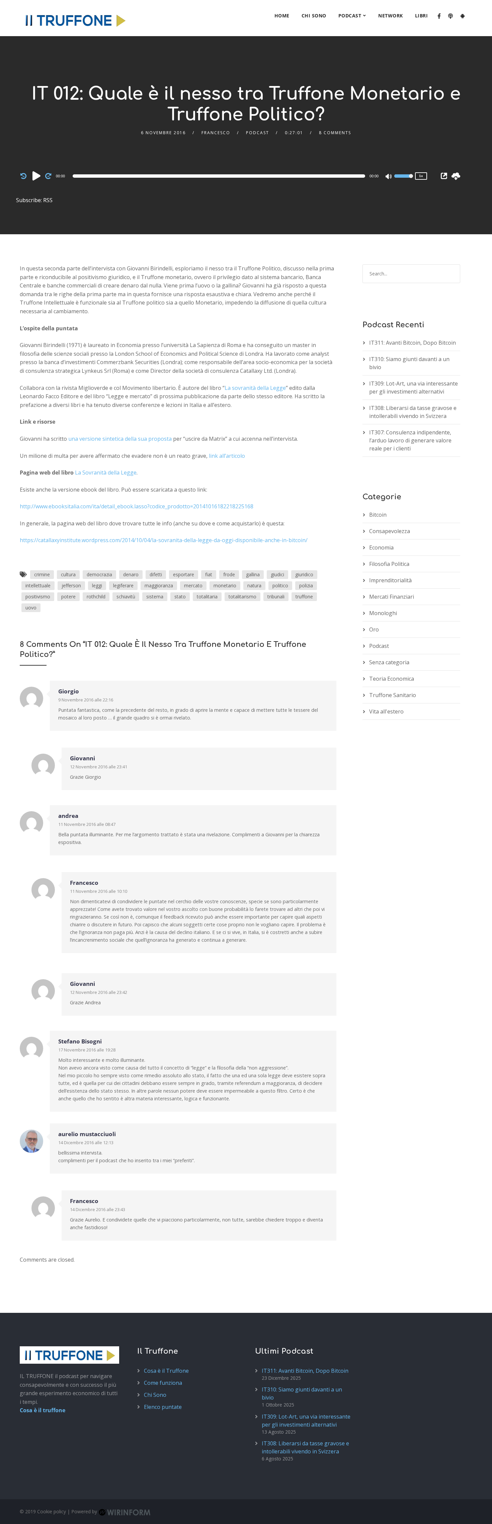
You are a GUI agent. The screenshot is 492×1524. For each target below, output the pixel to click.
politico (280, 585)
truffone (304, 596)
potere (68, 596)
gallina (253, 574)
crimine (42, 574)
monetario (225, 585)
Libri (421, 15)
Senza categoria (389, 662)
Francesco (215, 133)
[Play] (36, 175)
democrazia (99, 574)
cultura (68, 574)
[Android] (463, 16)
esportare (183, 574)
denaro (131, 574)
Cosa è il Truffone (166, 1370)
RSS (48, 200)
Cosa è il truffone (42, 1410)
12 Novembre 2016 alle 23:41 (98, 767)
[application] (220, 176)
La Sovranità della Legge (106, 472)
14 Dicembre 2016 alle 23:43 (97, 1209)
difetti (156, 574)
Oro (374, 629)
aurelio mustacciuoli (87, 1134)
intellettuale (38, 585)
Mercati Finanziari (391, 596)
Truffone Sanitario (392, 695)
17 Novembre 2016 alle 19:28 (86, 1050)
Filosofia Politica (389, 564)
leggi (97, 585)
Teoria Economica (391, 678)
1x (421, 176)
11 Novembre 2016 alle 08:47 (86, 824)
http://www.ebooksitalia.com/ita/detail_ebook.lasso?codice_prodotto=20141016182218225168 (136, 506)
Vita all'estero (386, 711)
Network (390, 15)
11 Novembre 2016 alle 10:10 (98, 891)
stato (180, 596)
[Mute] (389, 177)
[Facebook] (439, 16)
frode (229, 574)
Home (282, 15)
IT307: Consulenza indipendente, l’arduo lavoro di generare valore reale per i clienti (410, 440)
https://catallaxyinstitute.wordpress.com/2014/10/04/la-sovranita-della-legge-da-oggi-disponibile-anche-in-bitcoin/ (164, 540)
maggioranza (159, 585)
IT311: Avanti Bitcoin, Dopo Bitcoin (412, 342)
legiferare (123, 585)
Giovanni (82, 758)
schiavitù (125, 596)
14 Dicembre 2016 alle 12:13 (85, 1142)
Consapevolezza (389, 531)
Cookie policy (51, 1511)
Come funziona (163, 1382)
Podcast (349, 15)
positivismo (37, 596)
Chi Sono (314, 15)
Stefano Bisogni (80, 1041)
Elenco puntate (163, 1406)
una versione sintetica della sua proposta (120, 438)
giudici (277, 574)
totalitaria (207, 596)
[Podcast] (450, 16)
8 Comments (335, 133)
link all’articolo (227, 455)
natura (254, 585)
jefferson (71, 585)
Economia (381, 547)
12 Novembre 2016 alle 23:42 (98, 992)
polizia (306, 585)
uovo (30, 607)
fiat (208, 574)
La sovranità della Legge (255, 388)
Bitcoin (378, 514)
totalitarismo (242, 596)
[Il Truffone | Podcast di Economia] (75, 18)
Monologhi (383, 613)
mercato (193, 585)
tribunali (275, 596)
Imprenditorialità (390, 580)
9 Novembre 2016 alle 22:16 (85, 700)
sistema (154, 596)
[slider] (403, 180)
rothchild (96, 596)
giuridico (304, 574)
